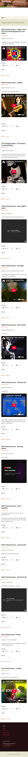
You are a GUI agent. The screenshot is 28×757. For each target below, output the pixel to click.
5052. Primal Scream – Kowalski (12, 266)
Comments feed (6, 732)
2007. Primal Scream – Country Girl (13, 545)
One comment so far (7, 627)
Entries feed (5, 730)
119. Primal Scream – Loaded (11, 668)
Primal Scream (5, 35)
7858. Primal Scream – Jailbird (11, 83)
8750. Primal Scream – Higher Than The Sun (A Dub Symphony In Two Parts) (13, 31)
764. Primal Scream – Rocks (11, 635)
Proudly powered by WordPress (14, 754)
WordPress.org (6, 735)
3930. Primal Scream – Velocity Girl (13, 382)
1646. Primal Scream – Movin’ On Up (13, 577)
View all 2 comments (7, 439)
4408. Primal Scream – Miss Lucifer (13, 325)
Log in (4, 728)
